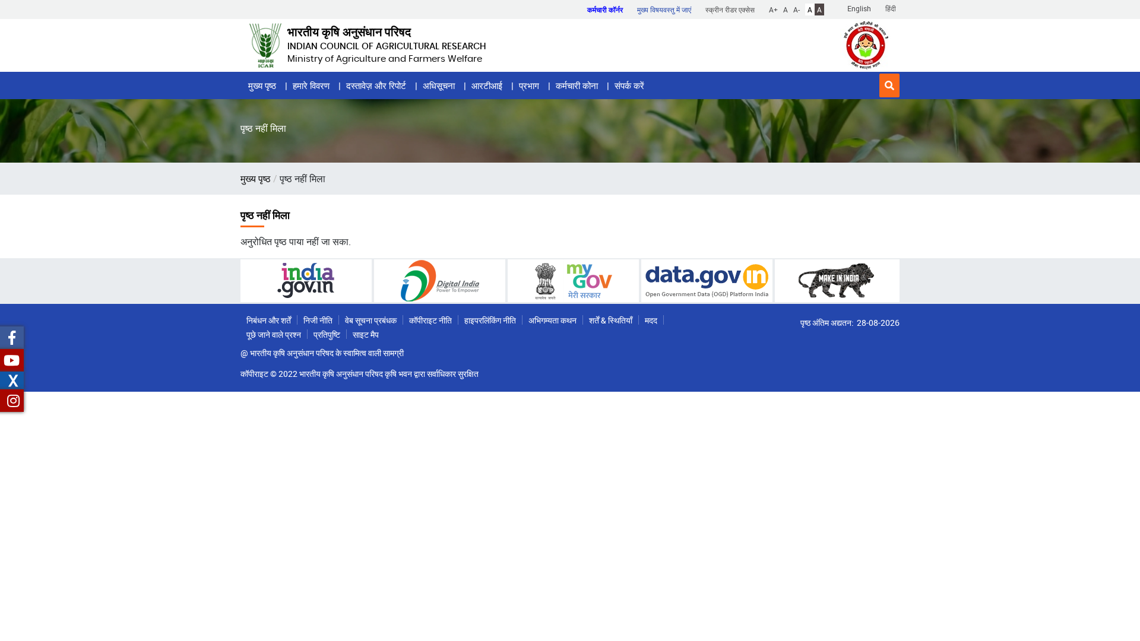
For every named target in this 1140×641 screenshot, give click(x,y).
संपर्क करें (629, 85)
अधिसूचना (439, 85)
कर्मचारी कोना (577, 85)
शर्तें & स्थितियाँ (610, 320)
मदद (651, 320)
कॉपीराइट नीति (430, 320)
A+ (773, 9)
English (859, 8)
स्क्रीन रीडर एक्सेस (730, 9)
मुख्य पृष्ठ (262, 85)
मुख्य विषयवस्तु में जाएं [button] (664, 9)
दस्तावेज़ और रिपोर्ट (376, 85)
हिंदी (890, 8)
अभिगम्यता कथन (552, 320)
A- (796, 9)
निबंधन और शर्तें (268, 320)
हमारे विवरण (311, 85)
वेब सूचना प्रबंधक (371, 320)
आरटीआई (486, 85)
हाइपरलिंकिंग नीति (490, 320)
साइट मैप (366, 334)
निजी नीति (317, 320)
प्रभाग (529, 85)
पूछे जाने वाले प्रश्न (273, 334)
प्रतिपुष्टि (327, 334)
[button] (889, 85)
